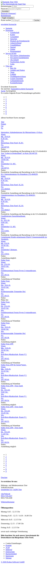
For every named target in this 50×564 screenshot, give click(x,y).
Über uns (9, 66)
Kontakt (9, 545)
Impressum (10, 556)
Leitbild (13, 74)
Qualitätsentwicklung (18, 76)
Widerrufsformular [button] (7, 502)
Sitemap (9, 558)
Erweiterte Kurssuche (25, 89)
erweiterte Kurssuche (8, 24)
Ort (2, 126)
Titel (2, 122)
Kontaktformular (16, 83)
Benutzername (6, 6)
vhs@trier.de (5, 494)
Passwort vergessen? (8, 13)
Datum (3, 124)
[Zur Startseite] (9, 2)
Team (12, 72)
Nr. (2, 128)
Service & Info (11, 53)
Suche (3, 91)
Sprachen (13, 39)
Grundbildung (15, 45)
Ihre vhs (13, 68)
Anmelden (5, 11)
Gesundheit (14, 37)
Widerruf (9, 550)
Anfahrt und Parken (17, 70)
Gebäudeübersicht (16, 81)
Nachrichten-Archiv (17, 62)
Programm (9, 30)
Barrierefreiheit (11, 554)
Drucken (4, 477)
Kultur (12, 35)
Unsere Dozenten (16, 79)
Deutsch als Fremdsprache (20, 41)
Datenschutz (10, 552)
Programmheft (15, 51)
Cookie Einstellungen (13, 543)
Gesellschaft (14, 33)
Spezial (13, 47)
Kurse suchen (6, 20)
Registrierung (6, 16)
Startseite (9, 28)
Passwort (4, 9)
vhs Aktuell (14, 60)
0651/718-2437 (6, 496)
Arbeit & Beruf (15, 43)
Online (12, 49)
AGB (8, 548)
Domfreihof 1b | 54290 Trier (11, 490)
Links (12, 64)
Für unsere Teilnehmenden (20, 56)
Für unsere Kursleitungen (19, 58)
